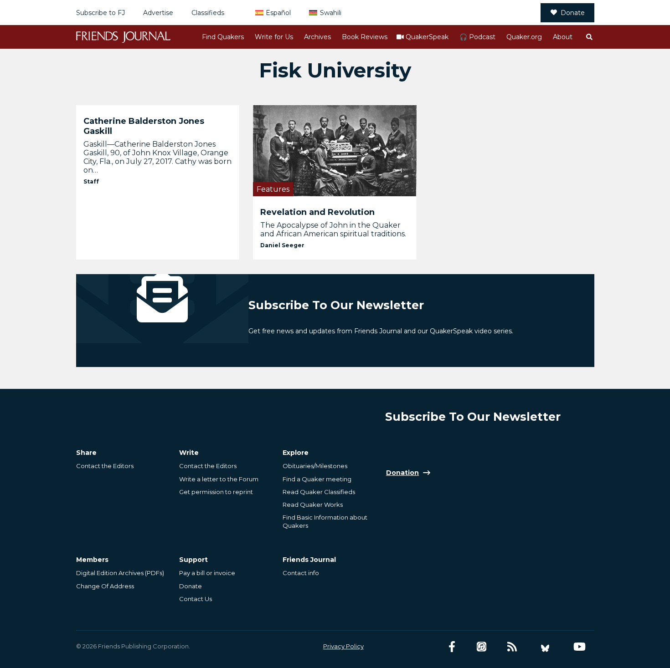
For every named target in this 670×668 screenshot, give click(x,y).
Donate (573, 13)
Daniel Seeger (282, 245)
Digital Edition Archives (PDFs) (120, 572)
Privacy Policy (343, 646)
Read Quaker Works (313, 504)
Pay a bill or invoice (207, 572)
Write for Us (274, 37)
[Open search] (588, 36)
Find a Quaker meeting (317, 479)
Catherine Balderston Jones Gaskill (143, 126)
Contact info (301, 572)
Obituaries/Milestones (315, 465)
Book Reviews (364, 37)
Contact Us (195, 598)
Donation (402, 473)
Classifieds (207, 13)
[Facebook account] (451, 646)
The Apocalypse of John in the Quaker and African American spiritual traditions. (333, 229)
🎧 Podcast (477, 37)
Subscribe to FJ (100, 13)
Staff (91, 181)
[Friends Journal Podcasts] (481, 646)
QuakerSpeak (427, 37)
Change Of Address (105, 586)
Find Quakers (223, 37)
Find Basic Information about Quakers (325, 521)
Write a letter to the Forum (218, 479)
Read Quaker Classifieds (319, 491)
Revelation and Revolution (317, 212)
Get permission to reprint (216, 491)
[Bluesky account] (545, 646)
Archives (317, 37)
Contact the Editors (105, 465)
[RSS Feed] (512, 646)
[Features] (335, 150)
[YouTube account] (579, 646)
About (562, 37)
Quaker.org (524, 37)
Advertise (158, 13)
